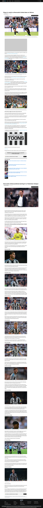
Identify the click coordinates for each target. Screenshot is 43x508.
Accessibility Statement (8, 504)
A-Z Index (15, 504)
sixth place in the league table (23, 130)
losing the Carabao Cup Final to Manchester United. (18, 77)
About (5, 501)
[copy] (8, 15)
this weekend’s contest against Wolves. (12, 53)
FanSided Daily (36, 501)
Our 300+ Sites (29, 501)
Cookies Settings (22, 504)
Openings (15, 501)
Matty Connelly (6, 185)
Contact (21, 501)
